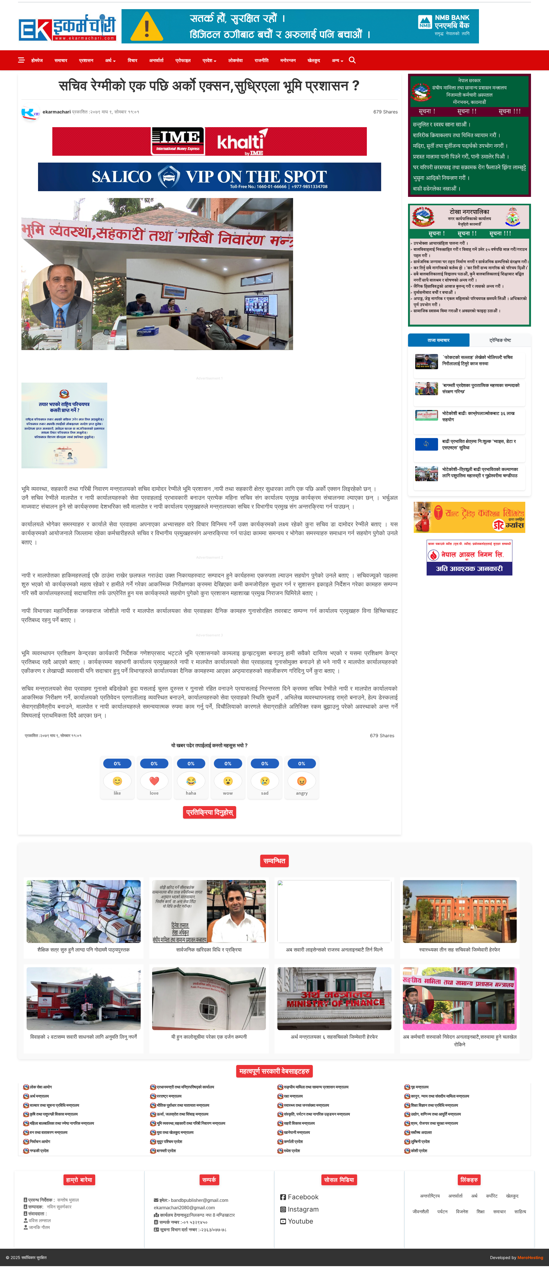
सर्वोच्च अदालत (421, 1132)
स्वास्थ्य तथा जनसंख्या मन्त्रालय (306, 1105)
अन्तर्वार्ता (156, 60)
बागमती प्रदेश (166, 1150)
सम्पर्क (209, 1179)
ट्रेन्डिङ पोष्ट (500, 340)
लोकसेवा (235, 60)
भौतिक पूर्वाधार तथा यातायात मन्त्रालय (183, 1105)
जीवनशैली (421, 1211)
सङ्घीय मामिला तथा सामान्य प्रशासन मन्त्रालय (316, 1086)
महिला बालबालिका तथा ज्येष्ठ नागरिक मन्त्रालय (62, 1123)
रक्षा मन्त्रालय (293, 1096)
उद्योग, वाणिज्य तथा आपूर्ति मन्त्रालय (436, 1114)
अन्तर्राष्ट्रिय (430, 1196)
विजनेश (462, 1211)
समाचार (61, 60)
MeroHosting (530, 1257)
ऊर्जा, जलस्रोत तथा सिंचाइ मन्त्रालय (182, 1114)
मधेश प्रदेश (292, 1150)
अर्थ (108, 60)
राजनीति (261, 60)
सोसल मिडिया (339, 1179)
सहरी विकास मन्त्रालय (299, 1123)
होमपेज (37, 60)
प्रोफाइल (183, 60)
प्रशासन (86, 60)
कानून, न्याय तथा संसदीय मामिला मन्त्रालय (440, 1096)
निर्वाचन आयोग (40, 1141)
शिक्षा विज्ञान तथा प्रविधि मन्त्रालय (434, 1105)
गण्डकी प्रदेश (39, 1150)
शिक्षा (481, 1211)
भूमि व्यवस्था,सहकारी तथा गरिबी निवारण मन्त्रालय (191, 1123)
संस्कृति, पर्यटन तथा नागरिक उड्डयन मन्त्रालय (317, 1114)
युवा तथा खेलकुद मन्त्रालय (175, 1132)
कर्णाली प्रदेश (293, 1141)
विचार (132, 60)
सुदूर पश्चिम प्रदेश (169, 1141)
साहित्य (520, 1211)
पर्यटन (442, 1211)
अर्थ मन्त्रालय (39, 1096)
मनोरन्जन (288, 60)
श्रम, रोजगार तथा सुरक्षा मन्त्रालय (434, 1123)
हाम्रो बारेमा (79, 1179)
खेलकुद (314, 60)
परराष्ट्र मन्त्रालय (169, 1096)
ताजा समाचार (438, 340)
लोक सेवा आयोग (41, 1086)
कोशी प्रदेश (419, 1150)
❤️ (154, 781)
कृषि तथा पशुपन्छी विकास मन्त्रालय (54, 1114)
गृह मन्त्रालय (420, 1086)
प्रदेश (207, 60)
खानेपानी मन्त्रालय (297, 1132)
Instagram (303, 1209)
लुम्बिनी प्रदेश (420, 1141)
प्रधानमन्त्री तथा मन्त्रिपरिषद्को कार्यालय (185, 1086)
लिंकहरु (469, 1179)
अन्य (335, 60)
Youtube (300, 1221)
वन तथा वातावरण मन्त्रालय (48, 1132)
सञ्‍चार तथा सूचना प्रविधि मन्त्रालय (54, 1105)
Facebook (303, 1197)
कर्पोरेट (492, 1196)
